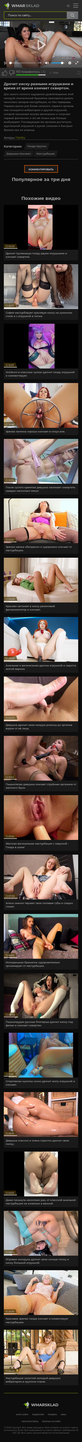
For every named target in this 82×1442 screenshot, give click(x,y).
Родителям (38, 1414)
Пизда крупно (36, 146)
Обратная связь (30, 1421)
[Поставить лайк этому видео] (4, 73)
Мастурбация (45, 153)
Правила (52, 1414)
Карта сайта (22, 1414)
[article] (41, 232)
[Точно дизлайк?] (11, 73)
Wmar (25, 5)
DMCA (63, 1414)
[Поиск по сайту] (72, 15)
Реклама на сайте (51, 1421)
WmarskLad (45, 1405)
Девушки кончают (18, 153)
